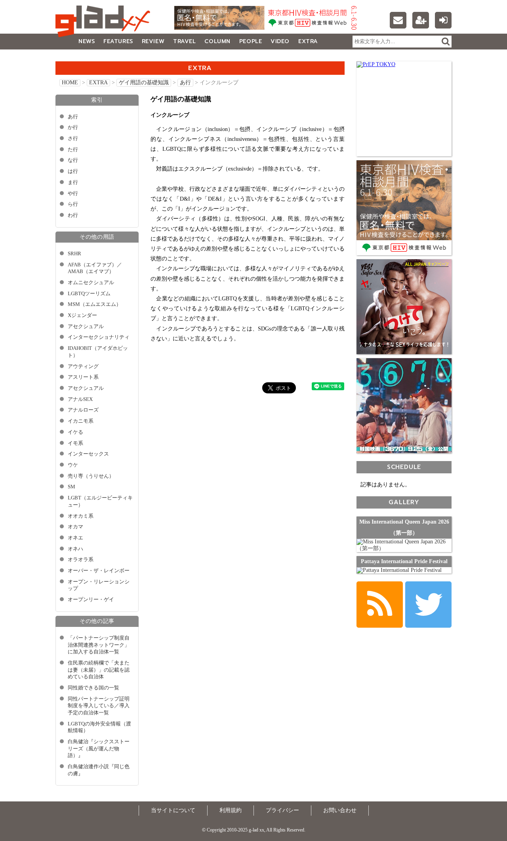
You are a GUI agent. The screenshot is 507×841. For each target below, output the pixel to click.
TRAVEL (184, 41)
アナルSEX (80, 399)
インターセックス (88, 454)
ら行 (73, 204)
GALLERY (73, 57)
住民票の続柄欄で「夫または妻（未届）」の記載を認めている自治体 (99, 670)
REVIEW (153, 41)
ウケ (73, 465)
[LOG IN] (443, 20)
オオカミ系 (80, 516)
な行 (73, 160)
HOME (70, 82)
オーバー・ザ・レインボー (99, 570)
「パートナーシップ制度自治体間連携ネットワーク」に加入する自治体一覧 (99, 645)
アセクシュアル (86, 326)
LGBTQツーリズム (89, 293)
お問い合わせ (339, 810)
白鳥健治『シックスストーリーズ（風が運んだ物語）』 (99, 748)
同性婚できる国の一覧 (93, 688)
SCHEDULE (404, 466)
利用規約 (230, 810)
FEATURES (118, 41)
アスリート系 (83, 377)
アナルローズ (83, 410)
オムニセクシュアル (91, 282)
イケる (75, 432)
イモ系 (75, 443)
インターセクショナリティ (99, 337)
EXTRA (308, 41)
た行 (73, 149)
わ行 (73, 215)
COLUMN (217, 41)
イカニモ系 (80, 421)
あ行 (185, 82)
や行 (73, 193)
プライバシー (282, 810)
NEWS (86, 41)
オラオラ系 (80, 559)
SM (71, 487)
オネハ (75, 549)
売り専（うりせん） (91, 476)
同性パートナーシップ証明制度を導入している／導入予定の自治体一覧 (99, 706)
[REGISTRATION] (420, 20)
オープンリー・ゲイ (91, 599)
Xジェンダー (82, 315)
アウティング (83, 366)
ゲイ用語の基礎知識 (144, 82)
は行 (73, 171)
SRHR (74, 253)
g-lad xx (104, 21)
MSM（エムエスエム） (94, 304)
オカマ (75, 527)
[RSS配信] (379, 604)
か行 (73, 127)
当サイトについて (173, 810)
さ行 (73, 138)
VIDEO (280, 41)
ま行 (73, 182)
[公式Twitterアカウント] (428, 604)
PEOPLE (250, 41)
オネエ (75, 538)
